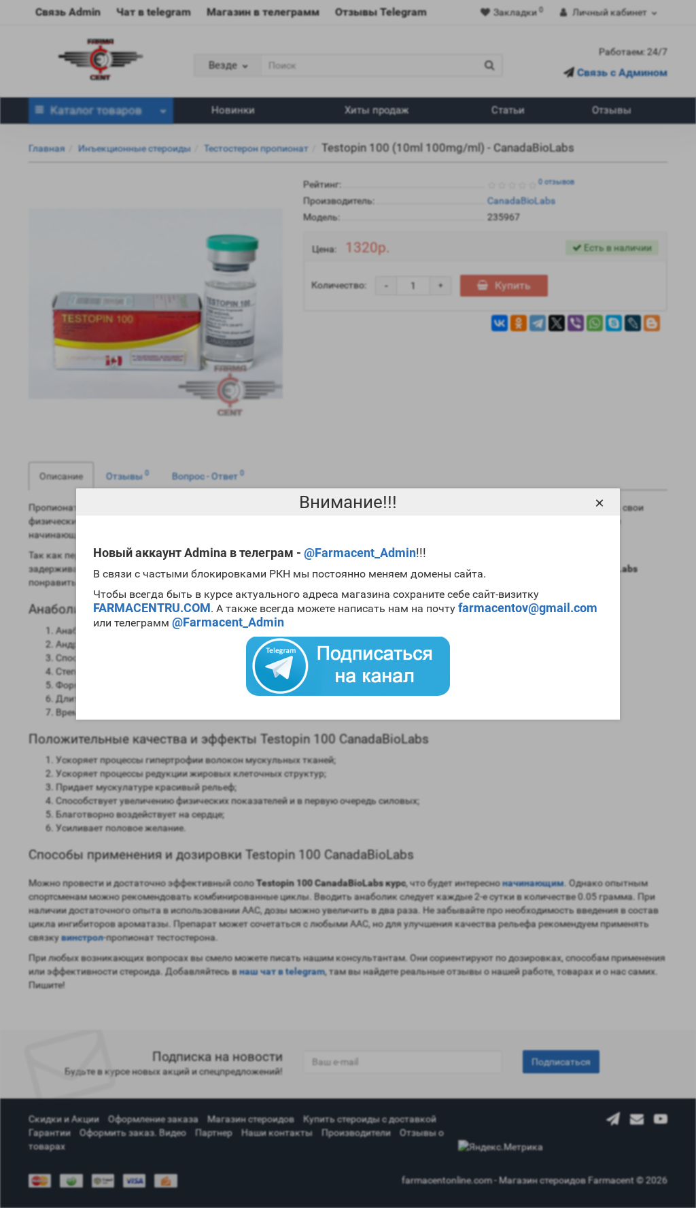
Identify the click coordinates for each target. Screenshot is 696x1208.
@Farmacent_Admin (360, 553)
